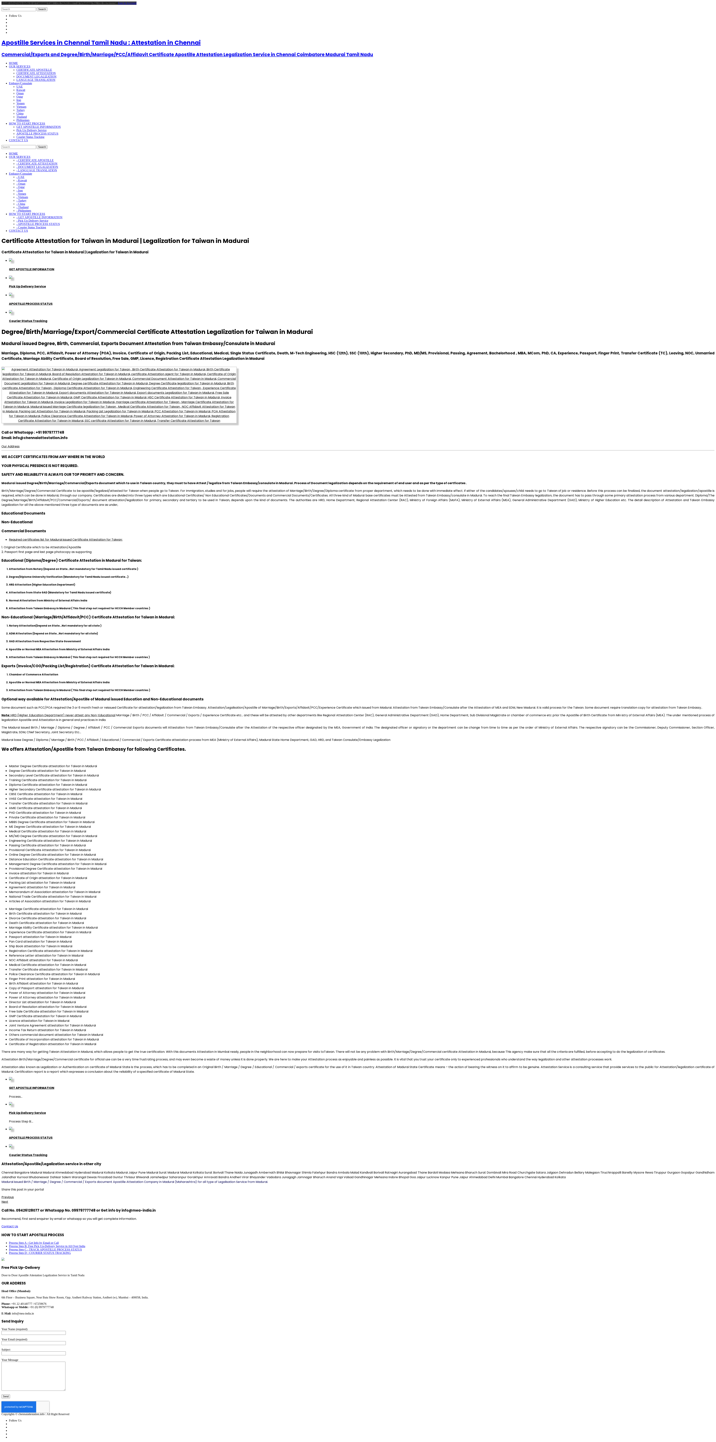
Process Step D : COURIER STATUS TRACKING (40, 1252)
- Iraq (19, 190)
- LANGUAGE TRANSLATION (36, 170)
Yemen (20, 103)
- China (20, 203)
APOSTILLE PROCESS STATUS (37, 133)
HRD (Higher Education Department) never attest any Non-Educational (58, 715)
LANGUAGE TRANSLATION (35, 79)
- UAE (20, 177)
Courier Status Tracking (30, 137)
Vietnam (21, 106)
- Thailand (22, 207)
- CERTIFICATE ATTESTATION (36, 163)
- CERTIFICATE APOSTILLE (35, 160)
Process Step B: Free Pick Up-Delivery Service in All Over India (47, 1246)
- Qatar (20, 187)
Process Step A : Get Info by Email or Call (34, 1242)
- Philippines (23, 210)
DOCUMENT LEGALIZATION (36, 76)
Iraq (18, 100)
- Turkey (21, 200)
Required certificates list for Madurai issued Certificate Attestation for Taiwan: (66, 539)
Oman (20, 93)
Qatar (19, 96)
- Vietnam (22, 197)
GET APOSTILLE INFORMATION (38, 126)
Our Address (10, 446)
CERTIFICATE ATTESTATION (36, 73)
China (19, 113)
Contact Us (9, 1226)
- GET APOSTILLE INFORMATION (39, 217)
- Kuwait (21, 180)
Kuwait (20, 90)
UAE (19, 86)
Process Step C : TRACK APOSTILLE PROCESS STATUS (45, 1249)
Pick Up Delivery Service (31, 130)
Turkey (20, 110)
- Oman (20, 183)
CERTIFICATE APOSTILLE (34, 69)
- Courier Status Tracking (31, 227)
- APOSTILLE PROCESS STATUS (38, 224)
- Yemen (21, 193)
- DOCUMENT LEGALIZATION (37, 167)
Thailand (21, 116)
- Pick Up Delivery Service (32, 220)
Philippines (22, 120)
